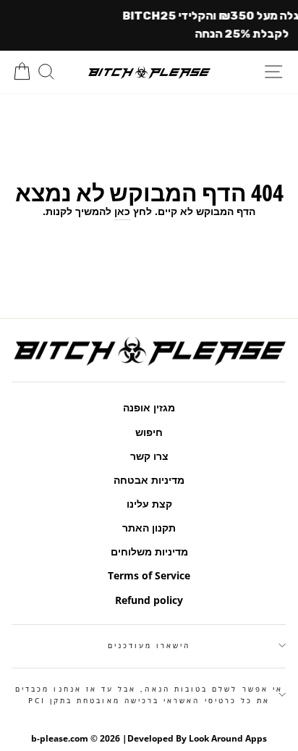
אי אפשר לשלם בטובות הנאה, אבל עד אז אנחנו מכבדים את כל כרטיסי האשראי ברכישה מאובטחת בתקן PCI (149, 694)
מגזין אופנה (149, 407)
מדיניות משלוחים (149, 551)
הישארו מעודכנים (149, 645)
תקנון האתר (149, 527)
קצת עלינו (149, 504)
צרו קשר (149, 456)
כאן (122, 211)
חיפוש (149, 432)
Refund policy (149, 600)
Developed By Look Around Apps (197, 738)
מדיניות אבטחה (149, 480)
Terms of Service (149, 575)
